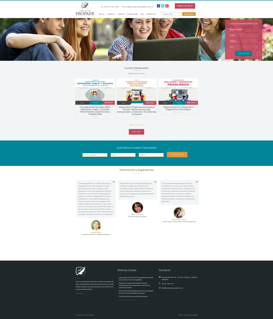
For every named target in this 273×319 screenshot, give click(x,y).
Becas (121, 14)
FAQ (142, 14)
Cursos (110, 14)
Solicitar (243, 53)
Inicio (102, 14)
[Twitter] (162, 5)
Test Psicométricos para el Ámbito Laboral (133, 296)
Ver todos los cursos (126, 300)
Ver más (136, 132)
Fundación (132, 14)
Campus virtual (184, 6)
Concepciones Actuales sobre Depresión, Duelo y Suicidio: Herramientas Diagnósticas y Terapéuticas (95, 110)
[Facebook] (158, 5)
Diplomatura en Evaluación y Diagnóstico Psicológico (178, 108)
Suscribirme (177, 155)
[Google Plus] (167, 5)
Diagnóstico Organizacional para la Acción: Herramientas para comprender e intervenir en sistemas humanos (136, 110)
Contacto (151, 14)
